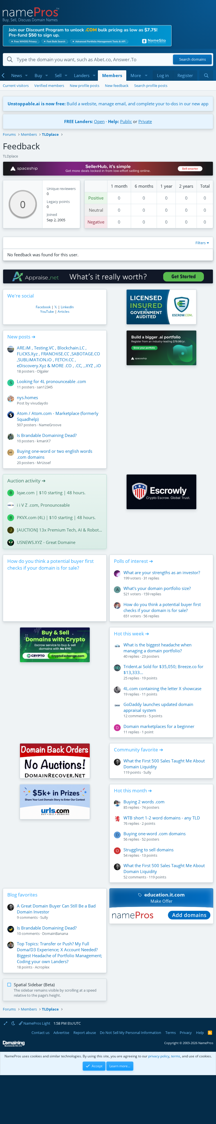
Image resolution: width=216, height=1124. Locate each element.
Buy (38, 75)
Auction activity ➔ (26, 480)
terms (175, 1056)
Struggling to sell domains (148, 849)
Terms (170, 1032)
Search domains (192, 59)
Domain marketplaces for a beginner (158, 726)
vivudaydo (39, 403)
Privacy (186, 1032)
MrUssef (44, 462)
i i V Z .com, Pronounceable (43, 505)
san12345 (45, 387)
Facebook (43, 307)
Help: (113, 121)
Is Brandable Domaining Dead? (46, 435)
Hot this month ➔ (133, 790)
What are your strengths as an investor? (161, 572)
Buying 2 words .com (144, 801)
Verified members (49, 85)
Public (126, 121)
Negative (95, 222)
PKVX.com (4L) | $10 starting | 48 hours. (56, 517)
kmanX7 (44, 440)
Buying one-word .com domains (154, 833)
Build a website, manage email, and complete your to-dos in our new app (108, 103)
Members (112, 75)
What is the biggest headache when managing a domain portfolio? (157, 647)
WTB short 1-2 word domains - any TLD (161, 818)
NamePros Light (36, 1023)
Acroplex (42, 967)
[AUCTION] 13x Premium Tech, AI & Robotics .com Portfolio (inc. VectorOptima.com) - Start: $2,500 (59, 530)
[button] (26, 75)
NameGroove (50, 424)
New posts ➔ (21, 336)
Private (145, 121)
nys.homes (27, 397)
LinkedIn (67, 307)
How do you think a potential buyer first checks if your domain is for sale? (50, 564)
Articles (63, 311)
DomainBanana (55, 933)
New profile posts (84, 85)
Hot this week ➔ (131, 633)
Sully (147, 772)
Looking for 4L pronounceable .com (51, 381)
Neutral (96, 210)
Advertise (61, 1032)
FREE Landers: (78, 121)
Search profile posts (150, 85)
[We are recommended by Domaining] (14, 1045)
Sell (58, 75)
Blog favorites (22, 894)
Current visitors (16, 85)
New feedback (117, 85)
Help (200, 1032)
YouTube (47, 311)
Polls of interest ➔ (133, 561)
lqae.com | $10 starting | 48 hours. (51, 492)
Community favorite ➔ (138, 749)
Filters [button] (200, 242)
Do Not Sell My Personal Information (130, 1032)
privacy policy (158, 1056)
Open (99, 121)
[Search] (206, 75)
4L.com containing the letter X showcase (162, 688)
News (16, 75)
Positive (96, 198)
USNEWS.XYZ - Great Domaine (46, 542)
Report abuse (84, 1032)
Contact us (41, 1032)
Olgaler (43, 371)
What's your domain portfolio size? (157, 588)
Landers (81, 75)
